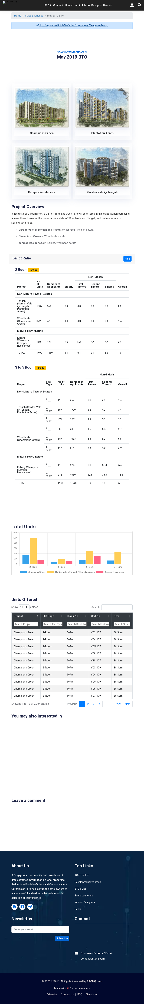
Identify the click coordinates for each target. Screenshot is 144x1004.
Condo (57, 5)
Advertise (52, 994)
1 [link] (82, 704)
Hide (127, 258)
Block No (72, 616)
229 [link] (118, 704)
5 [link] (105, 704)
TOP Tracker (82, 875)
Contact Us (67, 994)
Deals (78, 909)
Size (116, 616)
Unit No (95, 616)
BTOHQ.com (94, 981)
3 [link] (93, 704)
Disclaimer (92, 994)
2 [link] (88, 704)
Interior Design (90, 5)
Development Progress (88, 882)
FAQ (79, 994)
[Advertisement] (75, 40)
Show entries (24, 607)
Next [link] (127, 704)
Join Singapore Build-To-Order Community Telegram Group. (74, 25)
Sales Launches (34, 15)
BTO (46, 5)
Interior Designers (85, 902)
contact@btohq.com (93, 958)
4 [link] (99, 704)
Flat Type (48, 616)
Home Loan (71, 5)
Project (18, 616)
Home (17, 15)
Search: (95, 607)
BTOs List (80, 888)
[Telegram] (30, 906)
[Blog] (14, 906)
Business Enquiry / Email (96, 953)
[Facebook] (22, 906)
